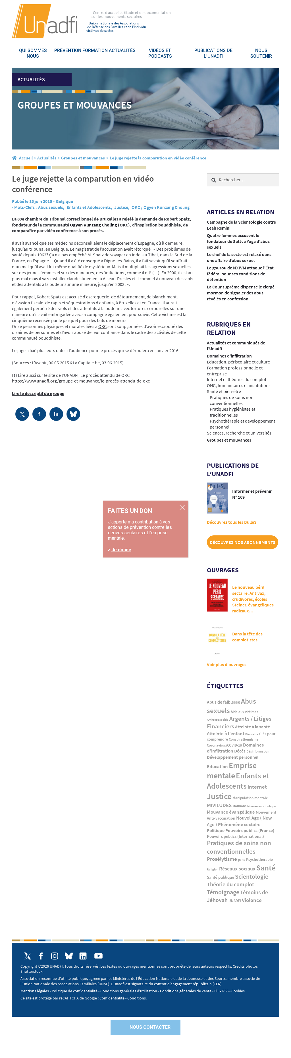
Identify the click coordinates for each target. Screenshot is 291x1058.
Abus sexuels (50, 207)
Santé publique (220, 877)
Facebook (41, 956)
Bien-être (251, 734)
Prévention (67, 50)
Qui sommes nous (33, 53)
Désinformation (257, 751)
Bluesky (69, 956)
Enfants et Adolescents (88, 207)
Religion (212, 869)
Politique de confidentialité (74, 990)
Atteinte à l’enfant (225, 733)
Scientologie (251, 876)
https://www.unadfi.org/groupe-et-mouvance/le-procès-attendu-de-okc (81, 381)
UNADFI (234, 900)
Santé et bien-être (224, 391)
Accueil (26, 158)
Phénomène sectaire (239, 824)
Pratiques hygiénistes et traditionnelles (232, 412)
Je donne (121, 549)
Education (217, 766)
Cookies (238, 990)
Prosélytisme (222, 859)
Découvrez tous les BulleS (232, 522)
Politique (216, 830)
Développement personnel (232, 757)
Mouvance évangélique (231, 812)
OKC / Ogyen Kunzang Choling (161, 207)
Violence (252, 900)
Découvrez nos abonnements (242, 542)
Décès (240, 751)
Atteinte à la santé (252, 726)
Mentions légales (34, 990)
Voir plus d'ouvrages (226, 664)
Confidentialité (111, 998)
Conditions (136, 998)
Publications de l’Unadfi (213, 53)
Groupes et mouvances (83, 158)
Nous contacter (150, 1027)
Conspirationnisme (244, 739)
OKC (102, 326)
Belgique (64, 201)
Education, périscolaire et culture (238, 362)
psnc (241, 859)
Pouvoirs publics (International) (235, 836)
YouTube (98, 956)
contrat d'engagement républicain (183, 983)
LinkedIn (83, 956)
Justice (121, 207)
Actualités (122, 50)
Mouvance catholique (261, 806)
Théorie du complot (230, 884)
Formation (95, 50)
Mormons (239, 806)
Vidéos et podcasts (160, 53)
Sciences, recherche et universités (239, 433)
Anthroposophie (217, 720)
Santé (266, 867)
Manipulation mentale (250, 798)
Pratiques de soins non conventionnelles (231, 400)
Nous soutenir (261, 53)
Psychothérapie (259, 859)
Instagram (54, 956)
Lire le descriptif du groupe (38, 393)
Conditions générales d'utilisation (128, 990)
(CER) (217, 983)
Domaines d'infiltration (229, 356)
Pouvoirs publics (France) (249, 830)
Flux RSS (221, 990)
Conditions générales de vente (185, 990)
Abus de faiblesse (223, 702)
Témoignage (223, 892)
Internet (257, 786)
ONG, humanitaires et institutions (239, 385)
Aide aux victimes (244, 711)
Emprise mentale (232, 770)
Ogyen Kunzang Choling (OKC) (100, 225)
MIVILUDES (219, 805)
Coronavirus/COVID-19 (224, 745)
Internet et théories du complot (236, 379)
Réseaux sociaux (237, 868)
